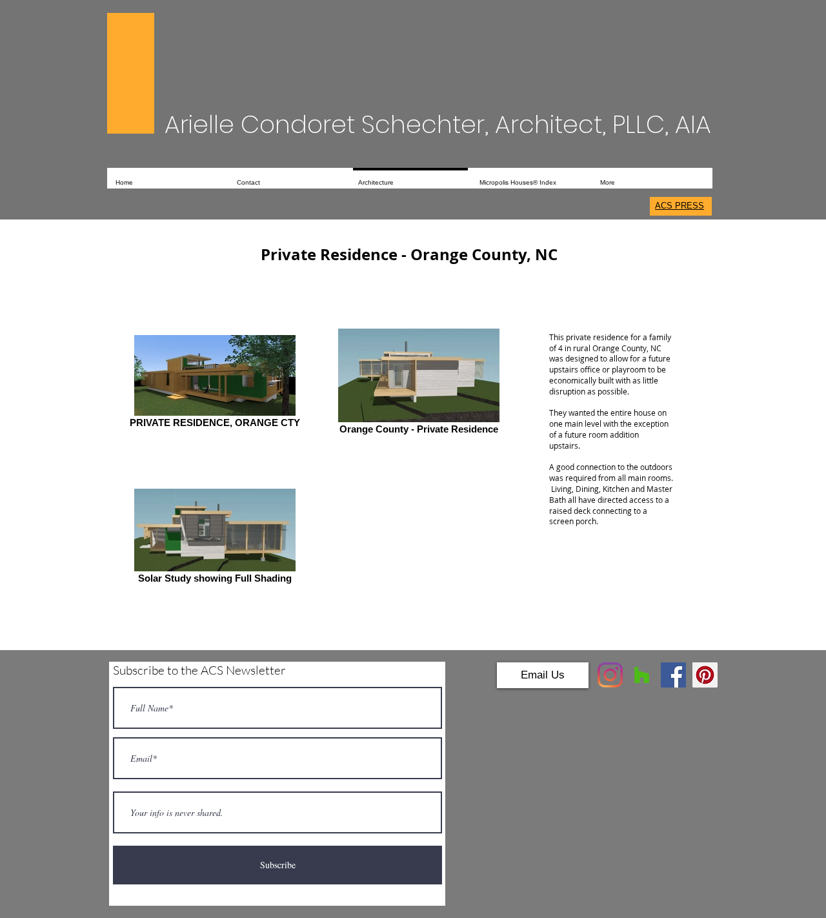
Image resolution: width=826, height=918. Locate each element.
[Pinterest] (705, 675)
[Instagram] (610, 675)
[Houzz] (641, 675)
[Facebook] (673, 675)
